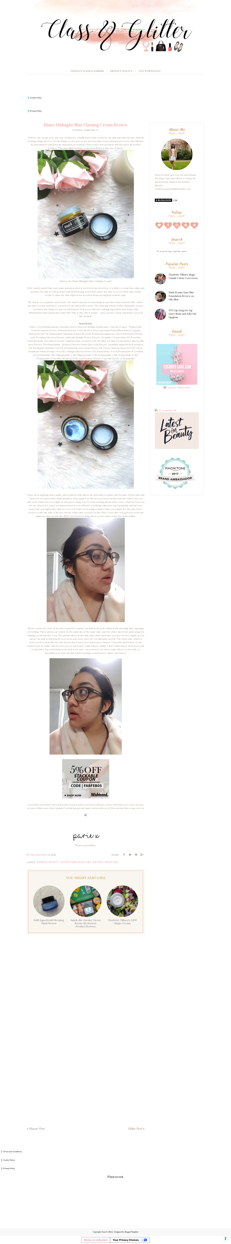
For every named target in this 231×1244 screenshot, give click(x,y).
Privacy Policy (35, 111)
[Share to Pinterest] (135, 854)
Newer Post (37, 1129)
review (98, 862)
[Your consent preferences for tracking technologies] (225, 1238)
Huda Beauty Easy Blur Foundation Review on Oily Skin (181, 296)
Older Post (135, 1129)
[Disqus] (86, 988)
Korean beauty (48, 862)
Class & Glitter (107, 1232)
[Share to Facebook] (123, 854)
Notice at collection (95, 1239)
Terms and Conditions (12, 1151)
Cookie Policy (35, 98)
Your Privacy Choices (126, 1239)
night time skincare (76, 862)
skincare (111, 862)
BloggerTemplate (131, 1232)
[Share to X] (129, 854)
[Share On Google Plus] (141, 854)
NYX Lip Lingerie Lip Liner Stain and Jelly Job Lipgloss (182, 314)
